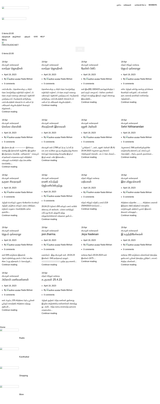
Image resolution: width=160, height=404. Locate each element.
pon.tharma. (49, 234)
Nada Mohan (27, 79)
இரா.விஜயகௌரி (131, 181)
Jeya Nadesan (90, 234)
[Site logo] (15, 12)
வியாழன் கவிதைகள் (10, 65)
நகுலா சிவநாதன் (11, 181)
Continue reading (9, 112)
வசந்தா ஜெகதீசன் (12, 68)
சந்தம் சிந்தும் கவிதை (130, 65)
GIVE (80, 49)
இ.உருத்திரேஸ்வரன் (132, 234)
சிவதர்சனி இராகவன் (54, 126)
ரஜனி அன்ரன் (89, 126)
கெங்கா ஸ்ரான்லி (11, 126)
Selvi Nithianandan (132, 126)
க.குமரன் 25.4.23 (52, 279)
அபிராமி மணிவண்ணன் (15, 279)
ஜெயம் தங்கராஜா (130, 68)
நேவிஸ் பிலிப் (88, 68)
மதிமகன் (86, 181)
